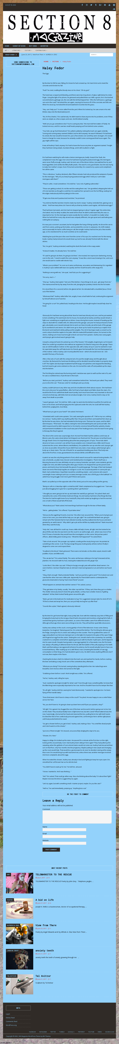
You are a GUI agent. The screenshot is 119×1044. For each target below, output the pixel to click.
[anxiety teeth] (19, 959)
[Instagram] (87, 5)
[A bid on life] (19, 908)
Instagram (43, 1032)
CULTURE (28, 50)
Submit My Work (19, 46)
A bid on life (45, 899)
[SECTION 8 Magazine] (59, 42)
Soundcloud (109, 1032)
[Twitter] (91, 5)
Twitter (53, 1032)
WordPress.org (11, 1025)
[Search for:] (101, 54)
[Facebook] (82, 5)
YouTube (91, 1032)
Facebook (32, 1032)
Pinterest (81, 1032)
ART (6, 50)
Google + (71, 1032)
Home (7, 46)
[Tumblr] (96, 5)
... (92, 881)
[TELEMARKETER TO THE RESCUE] (19, 883)
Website (46, 840)
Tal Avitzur (43, 975)
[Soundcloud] (114, 9)
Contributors (40, 50)
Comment (46, 809)
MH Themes (47, 1036)
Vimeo (100, 1032)
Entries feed (10, 1018)
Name (45, 827)
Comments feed (11, 1021)
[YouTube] (109, 5)
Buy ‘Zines (33, 46)
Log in (8, 1014)
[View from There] (19, 934)
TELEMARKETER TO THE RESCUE (54, 874)
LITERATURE (16, 50)
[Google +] (100, 5)
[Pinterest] (105, 5)
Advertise (44, 46)
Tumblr (61, 1032)
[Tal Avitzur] (19, 984)
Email (45, 833)
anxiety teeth (45, 950)
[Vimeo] (114, 5)
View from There (46, 925)
